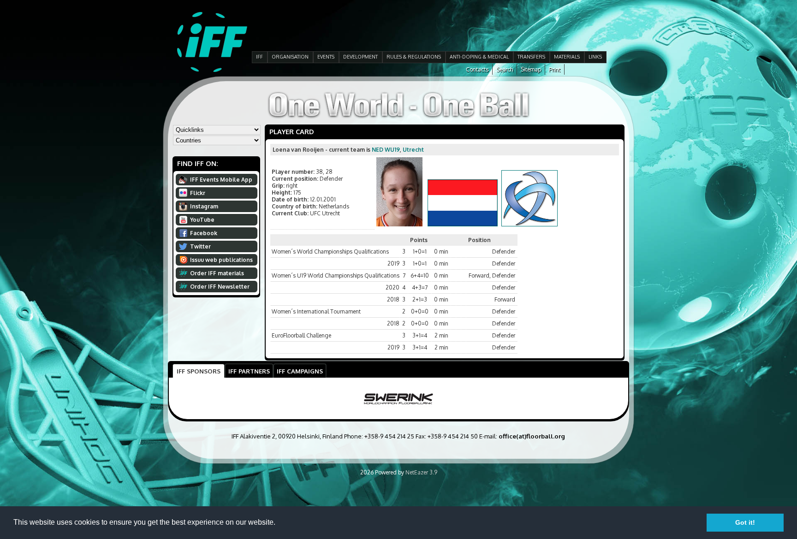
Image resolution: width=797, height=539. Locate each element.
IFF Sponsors (198, 371)
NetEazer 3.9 (421, 472)
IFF (259, 56)
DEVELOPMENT (360, 56)
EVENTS (325, 56)
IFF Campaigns (300, 371)
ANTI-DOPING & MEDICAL (479, 56)
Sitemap (531, 69)
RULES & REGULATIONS (414, 56)
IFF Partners (249, 371)
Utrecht (413, 149)
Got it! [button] (745, 522)
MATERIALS (567, 56)
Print (554, 69)
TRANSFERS (531, 56)
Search (504, 69)
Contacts (477, 69)
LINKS (595, 56)
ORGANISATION (290, 56)
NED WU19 (386, 149)
